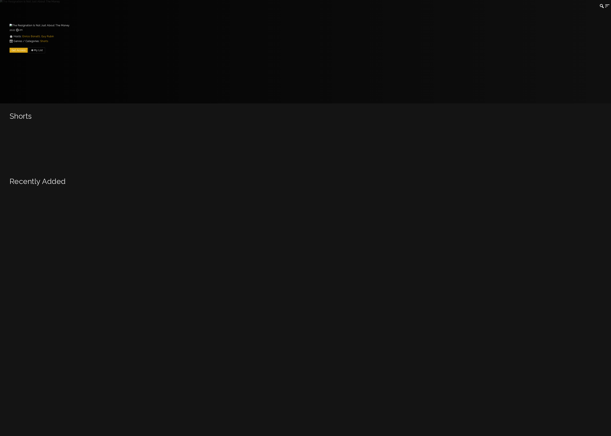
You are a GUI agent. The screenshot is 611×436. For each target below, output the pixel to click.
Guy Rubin (47, 36)
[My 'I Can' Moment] (305, 152)
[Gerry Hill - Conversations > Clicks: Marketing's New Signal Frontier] (305, 192)
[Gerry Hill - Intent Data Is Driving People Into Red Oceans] (305, 139)
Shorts (44, 41)
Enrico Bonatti (31, 36)
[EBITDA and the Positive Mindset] (305, 146)
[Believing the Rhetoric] (305, 164)
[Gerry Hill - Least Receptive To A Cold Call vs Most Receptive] (305, 127)
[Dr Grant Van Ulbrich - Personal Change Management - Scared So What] (305, 211)
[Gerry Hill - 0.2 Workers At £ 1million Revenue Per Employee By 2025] (305, 133)
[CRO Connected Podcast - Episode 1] (305, 223)
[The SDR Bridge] (305, 158)
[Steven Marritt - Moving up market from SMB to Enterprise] (305, 217)
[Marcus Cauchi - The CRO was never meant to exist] (305, 198)
